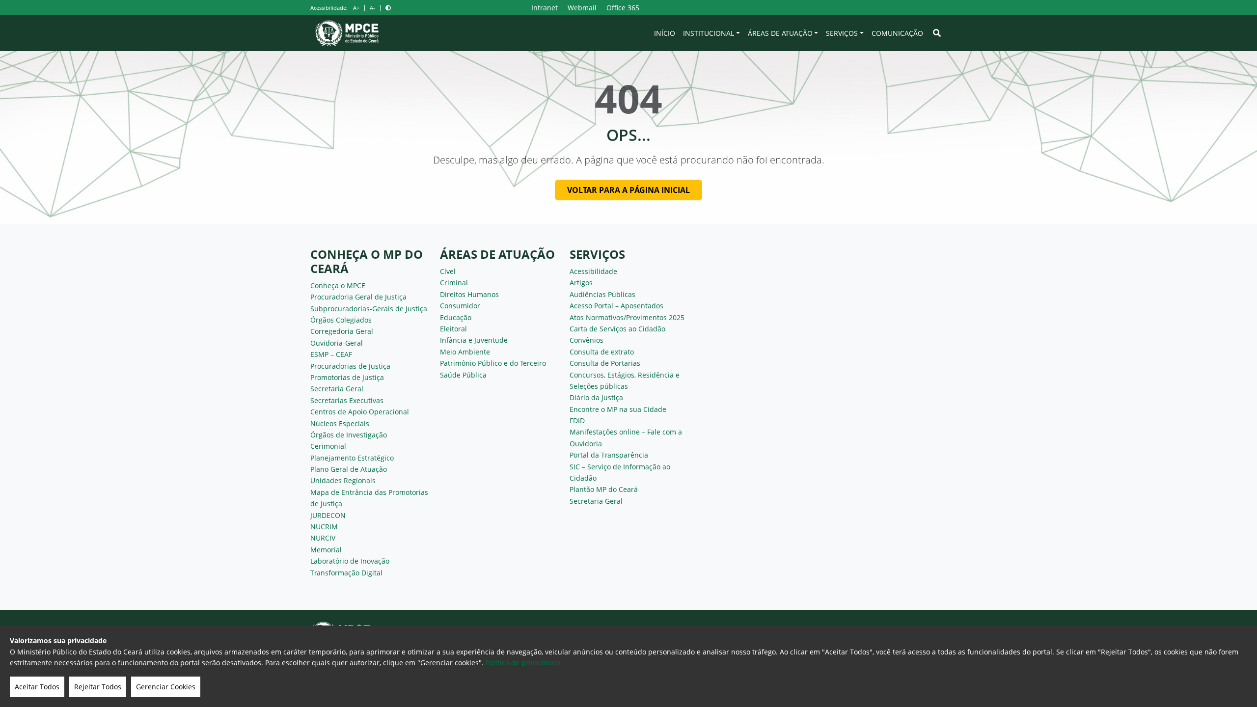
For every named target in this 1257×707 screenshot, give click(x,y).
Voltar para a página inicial (628, 190)
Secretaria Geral (336, 388)
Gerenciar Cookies (165, 686)
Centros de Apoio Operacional (359, 411)
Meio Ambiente (465, 351)
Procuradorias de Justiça (350, 366)
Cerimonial (328, 446)
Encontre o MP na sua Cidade (618, 409)
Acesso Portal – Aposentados (616, 305)
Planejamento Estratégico (352, 457)
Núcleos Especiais (339, 423)
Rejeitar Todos (97, 686)
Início (664, 33)
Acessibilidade (593, 271)
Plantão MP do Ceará (604, 489)
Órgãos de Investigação (348, 434)
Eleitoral (453, 328)
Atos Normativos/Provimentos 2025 (627, 317)
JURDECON (328, 515)
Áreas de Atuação (780, 33)
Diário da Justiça (596, 397)
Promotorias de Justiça (347, 377)
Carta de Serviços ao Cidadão (617, 328)
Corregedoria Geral (341, 331)
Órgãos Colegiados (341, 320)
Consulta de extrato (602, 351)
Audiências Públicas (602, 294)
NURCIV (322, 538)
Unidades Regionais (343, 480)
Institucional (708, 33)
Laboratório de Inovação (349, 561)
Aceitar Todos (37, 686)
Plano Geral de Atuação (348, 469)
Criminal (454, 282)
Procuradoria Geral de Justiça (358, 296)
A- (372, 7)
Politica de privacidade (523, 662)
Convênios (586, 340)
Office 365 (622, 7)
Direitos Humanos (469, 294)
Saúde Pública (463, 375)
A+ (356, 7)
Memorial (326, 549)
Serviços (842, 33)
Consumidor (460, 305)
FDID (577, 420)
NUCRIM (324, 526)
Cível (448, 271)
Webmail (582, 7)
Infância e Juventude (474, 340)
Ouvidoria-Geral (336, 343)
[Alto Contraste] (388, 7)
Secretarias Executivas (346, 400)
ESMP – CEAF (331, 354)
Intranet (544, 7)
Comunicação (897, 33)
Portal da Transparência (609, 455)
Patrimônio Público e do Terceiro (493, 363)
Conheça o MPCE (337, 285)
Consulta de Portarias (605, 363)
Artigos (581, 282)
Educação (455, 317)
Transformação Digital (346, 572)
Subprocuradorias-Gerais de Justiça (368, 308)
